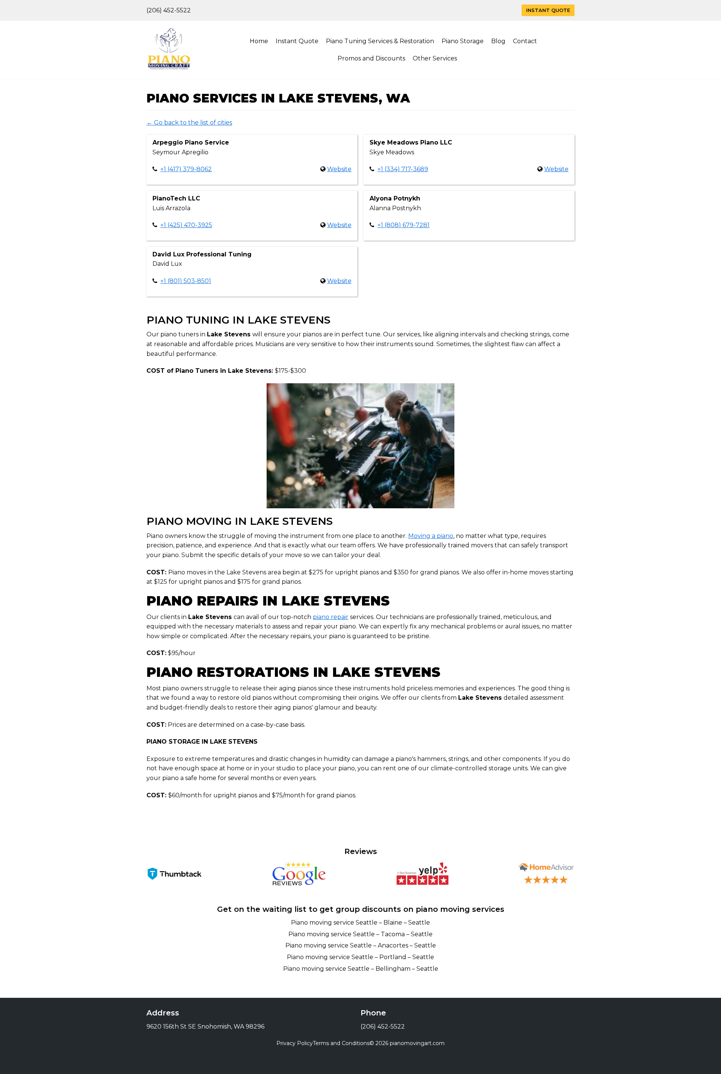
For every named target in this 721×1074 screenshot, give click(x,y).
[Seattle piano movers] (169, 49)
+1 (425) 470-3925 (186, 225)
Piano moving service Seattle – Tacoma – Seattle (360, 934)
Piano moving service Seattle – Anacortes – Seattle (360, 945)
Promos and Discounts (371, 58)
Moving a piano (430, 535)
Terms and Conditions (341, 1043)
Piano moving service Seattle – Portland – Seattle (360, 957)
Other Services (435, 58)
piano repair (330, 617)
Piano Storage (463, 41)
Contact (525, 41)
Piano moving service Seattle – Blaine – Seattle (360, 922)
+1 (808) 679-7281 (403, 225)
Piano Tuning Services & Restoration (380, 41)
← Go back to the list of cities (189, 122)
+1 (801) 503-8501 (185, 281)
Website (339, 169)
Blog (498, 41)
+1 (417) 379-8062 (186, 169)
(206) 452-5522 (168, 10)
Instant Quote (548, 10)
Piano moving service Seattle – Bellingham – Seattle (360, 968)
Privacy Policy (294, 1043)
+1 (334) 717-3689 (402, 169)
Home (259, 41)
